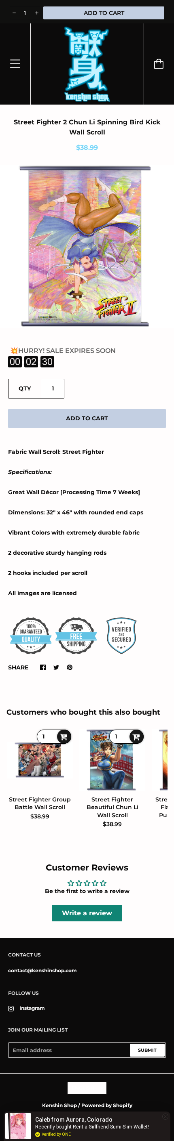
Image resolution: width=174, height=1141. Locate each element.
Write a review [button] (87, 913)
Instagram (32, 1008)
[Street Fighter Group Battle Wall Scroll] (40, 760)
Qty (25, 388)
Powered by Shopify (106, 1105)
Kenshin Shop (59, 1105)
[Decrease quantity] (13, 13)
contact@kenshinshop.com (42, 970)
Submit (147, 1050)
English (83, 1088)
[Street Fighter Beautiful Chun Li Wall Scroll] (112, 760)
